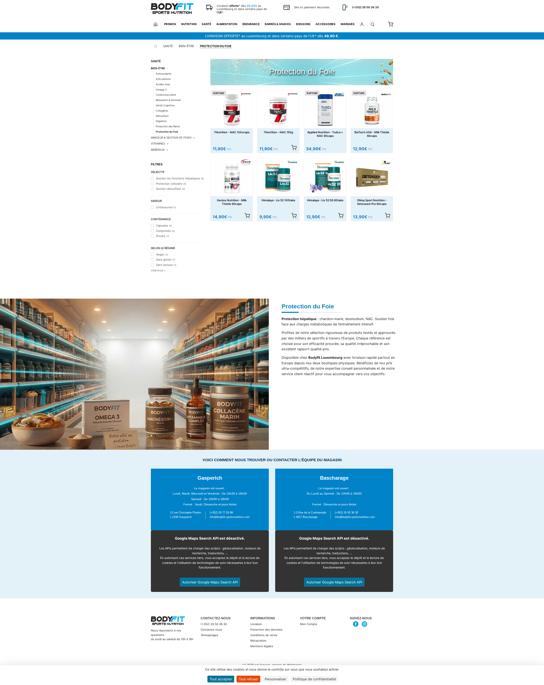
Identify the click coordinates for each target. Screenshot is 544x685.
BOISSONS (303, 24)
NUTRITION (189, 24)
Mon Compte (308, 624)
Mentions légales (261, 646)
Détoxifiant (162, 116)
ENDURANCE (251, 24)
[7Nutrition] (246, 94)
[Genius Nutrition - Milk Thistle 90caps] (232, 178)
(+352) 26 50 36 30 (214, 624)
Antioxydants (163, 73)
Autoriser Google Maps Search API (210, 582)
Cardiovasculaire (166, 94)
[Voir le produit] (293, 147)
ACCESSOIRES (326, 24)
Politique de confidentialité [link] (314, 679)
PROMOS (170, 24)
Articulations (163, 79)
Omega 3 (161, 89)
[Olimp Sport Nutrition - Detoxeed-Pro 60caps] (372, 178)
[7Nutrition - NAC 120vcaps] (232, 110)
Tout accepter (221, 679)
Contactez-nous (211, 629)
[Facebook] (355, 624)
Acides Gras (163, 84)
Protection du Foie (167, 131)
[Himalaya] (292, 162)
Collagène (162, 110)
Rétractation (258, 640)
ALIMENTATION (226, 24)
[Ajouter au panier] (247, 215)
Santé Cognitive (165, 105)
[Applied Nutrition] (339, 94)
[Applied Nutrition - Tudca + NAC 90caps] (325, 110)
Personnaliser (275, 679)
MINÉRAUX (158, 149)
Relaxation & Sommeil (168, 100)
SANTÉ (206, 24)
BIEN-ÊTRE (186, 46)
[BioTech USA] (386, 94)
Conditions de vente (263, 635)
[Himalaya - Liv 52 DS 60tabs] (325, 178)
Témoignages (209, 635)
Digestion (161, 121)
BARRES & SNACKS (278, 24)
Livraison (256, 624)
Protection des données (266, 629)
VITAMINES (158, 143)
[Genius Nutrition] (246, 162)
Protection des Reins (168, 126)
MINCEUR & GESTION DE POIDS (171, 137)
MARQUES (348, 24)
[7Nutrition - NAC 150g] (278, 110)
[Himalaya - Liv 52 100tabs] (278, 178)
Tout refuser (248, 679)
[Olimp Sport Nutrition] (386, 162)
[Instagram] (364, 624)
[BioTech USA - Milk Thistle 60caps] (372, 110)
